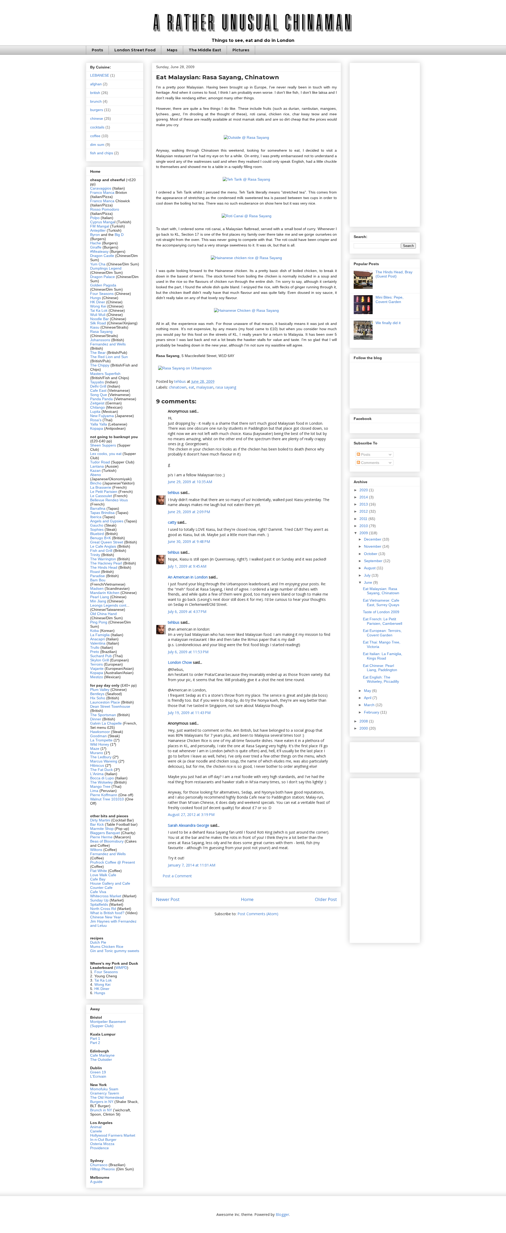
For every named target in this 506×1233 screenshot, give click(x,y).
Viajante (97, 668)
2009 (364, 533)
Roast (95, 572)
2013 (364, 504)
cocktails (97, 127)
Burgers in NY (101, 1102)
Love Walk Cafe (103, 875)
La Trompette (101, 740)
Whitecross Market (105, 896)
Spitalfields (99, 904)
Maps (172, 50)
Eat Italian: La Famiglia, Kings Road (382, 656)
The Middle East (205, 50)
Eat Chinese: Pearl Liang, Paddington (380, 667)
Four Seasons (102, 293)
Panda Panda (101, 399)
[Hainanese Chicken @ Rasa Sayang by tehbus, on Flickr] (246, 310)
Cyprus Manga (102, 222)
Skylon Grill (99, 660)
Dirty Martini (100, 820)
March (370, 705)
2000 (364, 728)
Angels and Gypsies (106, 521)
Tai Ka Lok (99, 310)
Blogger (282, 1214)
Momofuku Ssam (104, 1089)
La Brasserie (100, 487)
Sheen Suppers (103, 445)
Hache (96, 243)
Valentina (97, 643)
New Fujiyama (102, 416)
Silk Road (98, 323)
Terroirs (97, 664)
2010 (364, 526)
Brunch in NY (101, 1110)
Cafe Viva (98, 892)
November (373, 546)
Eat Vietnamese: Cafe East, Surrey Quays (381, 602)
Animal (95, 1127)
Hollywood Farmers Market (112, 1135)
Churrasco (99, 1165)
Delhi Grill (98, 386)
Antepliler (98, 230)
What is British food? (107, 913)
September (373, 561)
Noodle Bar (99, 319)
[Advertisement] (385, 144)
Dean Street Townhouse (110, 706)
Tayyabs (97, 382)
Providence (99, 1148)
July (368, 575)
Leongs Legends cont (108, 605)
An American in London (188, 577)
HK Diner (97, 302)
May (368, 691)
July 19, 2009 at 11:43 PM (189, 712)
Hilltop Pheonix (102, 1169)
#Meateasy (99, 251)
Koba (95, 630)
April (368, 698)
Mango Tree (100, 786)
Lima (94, 791)
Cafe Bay (97, 879)
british (95, 93)
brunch (96, 101)
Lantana (97, 466)
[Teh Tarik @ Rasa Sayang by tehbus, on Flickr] (246, 179)
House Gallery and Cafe (110, 883)
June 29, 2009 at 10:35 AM (190, 481)
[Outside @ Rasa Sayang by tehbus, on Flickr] (246, 137)
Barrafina (98, 508)
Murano (96, 753)
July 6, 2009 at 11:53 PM (188, 651)
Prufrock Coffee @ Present (112, 862)
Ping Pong (98, 622)
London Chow (180, 662)
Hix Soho (97, 698)
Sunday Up (99, 900)
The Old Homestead (107, 1097)
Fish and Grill (101, 550)
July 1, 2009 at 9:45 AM (187, 566)
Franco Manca (102, 192)
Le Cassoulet (101, 496)
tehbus (173, 492)
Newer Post (167, 899)
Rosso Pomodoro (104, 209)
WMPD (121, 967)
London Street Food (134, 50)
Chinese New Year (105, 917)
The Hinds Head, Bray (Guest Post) (394, 274)
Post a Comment (177, 875)
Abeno (95, 475)
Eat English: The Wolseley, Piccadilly (381, 679)
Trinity (95, 555)
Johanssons (100, 340)
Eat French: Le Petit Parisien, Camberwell (382, 621)
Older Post (326, 899)
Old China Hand (103, 614)
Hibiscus (97, 765)
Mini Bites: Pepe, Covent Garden (389, 299)
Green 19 (98, 1072)
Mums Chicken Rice (106, 946)
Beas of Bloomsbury (107, 841)
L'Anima (97, 774)
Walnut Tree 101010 (107, 799)
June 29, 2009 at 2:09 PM (189, 511)
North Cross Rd (103, 909)
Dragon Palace (102, 277)
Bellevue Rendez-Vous (109, 500)
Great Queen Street (106, 542)
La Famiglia (100, 635)
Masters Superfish (105, 374)
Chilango (98, 407)
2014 (364, 497)
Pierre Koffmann (103, 795)
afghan (96, 84)
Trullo (94, 647)
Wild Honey (100, 744)
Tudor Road (100, 462)
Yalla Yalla (98, 424)
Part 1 (95, 1038)
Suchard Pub (101, 656)
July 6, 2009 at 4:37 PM (187, 611)
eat (191, 387)
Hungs (96, 298)
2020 (364, 490)
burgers (96, 110)
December (373, 539)
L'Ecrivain (98, 1076)
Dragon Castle (102, 256)
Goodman (99, 736)
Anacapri (98, 639)
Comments (369, 462)
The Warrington (103, 559)
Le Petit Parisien (103, 491)
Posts (97, 50)
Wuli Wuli (97, 315)
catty (172, 522)
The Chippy (99, 365)
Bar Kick (97, 824)
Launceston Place (105, 702)
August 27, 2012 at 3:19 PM (191, 814)
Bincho (96, 483)
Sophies (97, 529)
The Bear (98, 352)
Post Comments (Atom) (257, 913)
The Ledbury (101, 757)
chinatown (178, 387)
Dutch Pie (98, 942)
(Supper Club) (102, 1026)
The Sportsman (103, 715)
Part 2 (95, 1043)
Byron (95, 234)
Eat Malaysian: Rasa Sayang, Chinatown (381, 591)
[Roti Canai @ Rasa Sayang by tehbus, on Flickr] (246, 216)
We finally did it (388, 323)
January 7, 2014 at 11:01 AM (191, 865)
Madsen (97, 588)
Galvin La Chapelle (106, 723)
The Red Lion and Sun (109, 357)
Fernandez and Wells (108, 344)
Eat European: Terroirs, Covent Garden (382, 632)
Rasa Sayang (101, 331)
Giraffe (96, 247)
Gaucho (97, 525)
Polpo (95, 218)
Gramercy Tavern (104, 1093)
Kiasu (94, 327)
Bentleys (97, 694)
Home (247, 899)
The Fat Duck (101, 769)
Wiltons (96, 850)
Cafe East (98, 390)
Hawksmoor (100, 732)
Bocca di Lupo (102, 778)
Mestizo (97, 677)
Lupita (95, 411)
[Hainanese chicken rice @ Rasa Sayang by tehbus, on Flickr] (246, 258)
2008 (364, 721)
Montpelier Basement (108, 1021)
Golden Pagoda (103, 285)
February (372, 712)
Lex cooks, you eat (105, 454)
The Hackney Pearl (106, 563)
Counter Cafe (101, 887)
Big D (119, 234)
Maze (95, 748)
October (371, 554)
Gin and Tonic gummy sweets (114, 951)
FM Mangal (100, 226)
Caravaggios (101, 188)
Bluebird (97, 534)
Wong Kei (98, 306)
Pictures (240, 50)
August (370, 568)
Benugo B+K (100, 538)
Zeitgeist (97, 403)
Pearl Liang (99, 597)
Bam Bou (97, 580)
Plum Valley (99, 689)
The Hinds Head (103, 567)
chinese (96, 118)
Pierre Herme (101, 837)
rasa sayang (226, 387)
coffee (95, 136)
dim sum (97, 144)
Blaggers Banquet (105, 833)
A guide (96, 1182)
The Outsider (101, 1059)
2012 (364, 511)
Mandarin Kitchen (104, 593)
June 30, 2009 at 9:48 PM (189, 541)
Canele (96, 1131)
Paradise (97, 576)
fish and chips (101, 153)
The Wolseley (101, 782)
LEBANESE (99, 75)
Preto (95, 652)
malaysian (204, 387)
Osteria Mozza (102, 1144)
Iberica (95, 517)
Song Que (98, 395)
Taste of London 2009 (381, 612)
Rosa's (95, 420)
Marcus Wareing (103, 761)
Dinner (95, 719)
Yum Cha (97, 264)
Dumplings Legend (105, 268)
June (368, 582)
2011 (363, 519)
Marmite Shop (102, 828)
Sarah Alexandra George (188, 825)
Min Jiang (98, 601)
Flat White (98, 871)
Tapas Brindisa (102, 513)
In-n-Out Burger (103, 1139)
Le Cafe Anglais (103, 546)
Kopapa (96, 428)
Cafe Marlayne (102, 1055)
